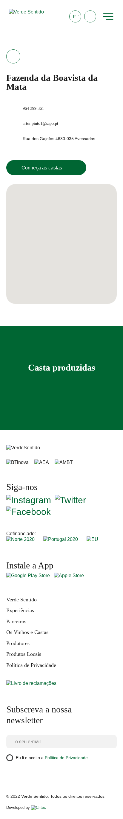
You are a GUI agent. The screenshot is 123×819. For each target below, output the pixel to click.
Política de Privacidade (31, 665)
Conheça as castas (41, 167)
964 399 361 (33, 108)
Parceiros (16, 621)
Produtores (18, 643)
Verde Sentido (21, 600)
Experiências (20, 610)
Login (90, 16)
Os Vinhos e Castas (27, 632)
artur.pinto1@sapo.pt (40, 123)
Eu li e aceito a (52, 757)
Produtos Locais (23, 654)
